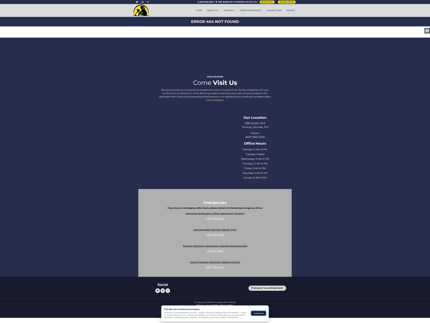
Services (228, 10)
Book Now (267, 2)
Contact (290, 10)
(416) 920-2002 (215, 218)
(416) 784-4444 (215, 267)
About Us (212, 10)
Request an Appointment (268, 288)
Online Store (287, 2)
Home (199, 10)
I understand (258, 313)
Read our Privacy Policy (229, 317)
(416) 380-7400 (215, 234)
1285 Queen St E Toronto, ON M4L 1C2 (237, 2)
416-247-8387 (215, 250)
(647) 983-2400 (206, 2)
